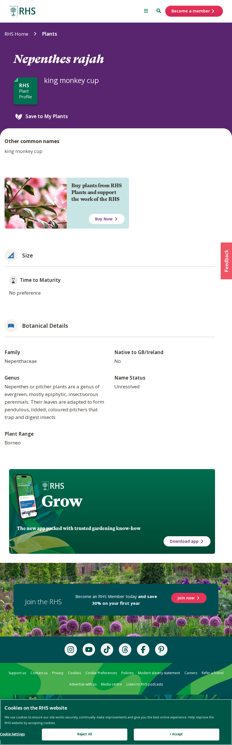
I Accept (176, 734)
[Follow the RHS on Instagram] (71, 649)
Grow (61, 501)
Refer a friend (213, 672)
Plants (49, 34)
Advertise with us (82, 684)
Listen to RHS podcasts (144, 684)
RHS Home (16, 34)
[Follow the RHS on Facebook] (143, 649)
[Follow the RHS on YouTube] (89, 649)
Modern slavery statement (159, 672)
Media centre (111, 684)
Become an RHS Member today (116, 599)
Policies (127, 672)
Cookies (74, 672)
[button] (226, 260)
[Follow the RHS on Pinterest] (161, 649)
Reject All (84, 734)
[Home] (22, 12)
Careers (190, 672)
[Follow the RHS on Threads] (125, 649)
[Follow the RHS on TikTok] (107, 649)
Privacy (57, 672)
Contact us (39, 672)
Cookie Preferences (101, 672)
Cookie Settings (12, 734)
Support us (17, 672)
